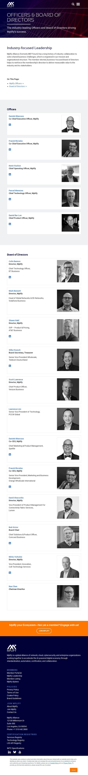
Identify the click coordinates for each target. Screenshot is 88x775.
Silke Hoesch (14, 350)
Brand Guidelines (14, 698)
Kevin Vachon (15, 166)
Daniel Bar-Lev (15, 215)
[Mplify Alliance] (12, 651)
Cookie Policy (54, 763)
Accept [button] (74, 770)
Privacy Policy (67, 763)
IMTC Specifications (15, 748)
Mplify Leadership (14, 676)
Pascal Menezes (16, 190)
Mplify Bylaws (13, 682)
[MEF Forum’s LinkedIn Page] (9, 752)
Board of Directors (17, 86)
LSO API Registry (14, 743)
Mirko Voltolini (15, 557)
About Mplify (12, 706)
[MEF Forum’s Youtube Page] (19, 752)
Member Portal (13, 673)
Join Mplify (11, 709)
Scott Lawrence (16, 379)
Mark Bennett (15, 291)
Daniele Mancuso (16, 116)
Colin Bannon (14, 261)
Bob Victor (13, 527)
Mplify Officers (15, 83)
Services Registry (14, 737)
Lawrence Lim (15, 409)
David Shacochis (16, 498)
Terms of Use (13, 692)
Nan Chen (13, 586)
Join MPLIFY (44, 631)
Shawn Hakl (14, 320)
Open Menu (78, 4)
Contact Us (11, 712)
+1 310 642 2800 (20, 729)
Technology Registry (15, 740)
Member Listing (13, 679)
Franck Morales (16, 141)
